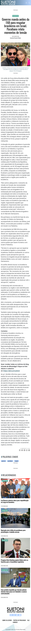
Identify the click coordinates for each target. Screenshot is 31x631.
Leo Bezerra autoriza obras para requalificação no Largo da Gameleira (14, 501)
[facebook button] (11, 615)
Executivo (15, 16)
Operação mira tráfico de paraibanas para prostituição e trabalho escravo (13, 531)
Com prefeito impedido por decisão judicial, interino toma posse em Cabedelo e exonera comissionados (14, 592)
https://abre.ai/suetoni (11, 371)
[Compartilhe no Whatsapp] (27, 450)
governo (3, 461)
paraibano (10, 461)
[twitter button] (16, 615)
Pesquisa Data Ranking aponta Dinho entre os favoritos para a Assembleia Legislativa (14, 561)
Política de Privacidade (19, 620)
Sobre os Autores (7, 620)
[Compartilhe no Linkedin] (24, 450)
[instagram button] (14, 615)
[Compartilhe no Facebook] (20, 450)
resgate (16, 461)
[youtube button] (19, 615)
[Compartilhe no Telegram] (29, 450)
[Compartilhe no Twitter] (22, 450)
